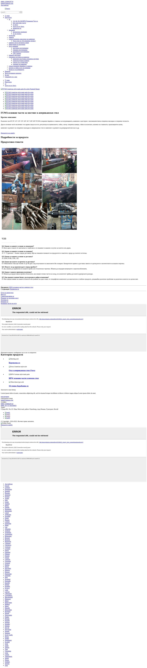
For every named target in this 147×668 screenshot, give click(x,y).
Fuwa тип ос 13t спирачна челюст (24, 41)
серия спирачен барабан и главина (20, 66)
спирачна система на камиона (19, 57)
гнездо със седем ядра (20, 62)
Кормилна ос (14, 289)
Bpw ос (3, 294)
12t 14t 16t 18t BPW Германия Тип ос (25, 21)
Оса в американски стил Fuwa (22, 370)
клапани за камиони (20, 64)
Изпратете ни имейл (8, 133)
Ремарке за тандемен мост (9, 298)
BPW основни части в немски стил (21, 287)
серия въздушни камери (21, 60)
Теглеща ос (4, 300)
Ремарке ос (4, 302)
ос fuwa (15, 25)
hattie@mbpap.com (7, 400)
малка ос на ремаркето (16, 69)
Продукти (8, 17)
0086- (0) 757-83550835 (8, 405)
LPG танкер (17, 53)
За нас (7, 75)
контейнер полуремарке (21, 51)
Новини (7, 71)
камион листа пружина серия (19, 43)
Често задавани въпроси (13, 73)
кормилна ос (17, 28)
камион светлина (14, 55)
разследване (5, 396)
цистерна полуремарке (20, 48)
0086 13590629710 (7, 404)
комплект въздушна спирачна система (26, 59)
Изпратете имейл (6, 425)
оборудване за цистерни (17, 44)
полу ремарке (13, 46)
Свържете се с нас (11, 77)
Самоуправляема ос (7, 296)
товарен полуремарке (20, 50)
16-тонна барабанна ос (19, 386)
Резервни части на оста (9, 303)
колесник (12, 35)
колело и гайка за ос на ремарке (19, 68)
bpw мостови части (19, 23)
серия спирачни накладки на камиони (22, 39)
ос (9, 19)
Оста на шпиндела (7, 293)
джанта (11, 37)
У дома (7, 16)
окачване (12, 30)
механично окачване (20, 32)
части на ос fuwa (18, 26)
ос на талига (17, 34)
